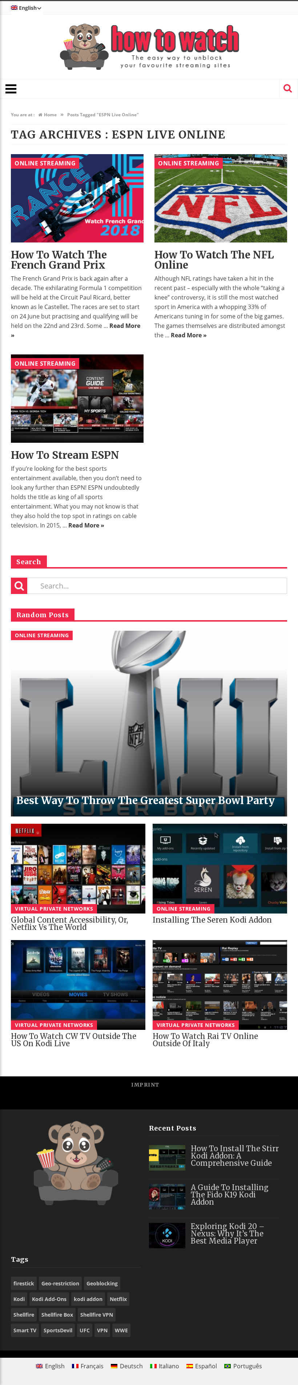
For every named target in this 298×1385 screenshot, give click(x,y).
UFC (85, 1330)
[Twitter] (141, 1101)
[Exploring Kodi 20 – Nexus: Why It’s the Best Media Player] (167, 1235)
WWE (121, 1330)
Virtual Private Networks (54, 908)
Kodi (19, 1299)
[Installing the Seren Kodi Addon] (220, 869)
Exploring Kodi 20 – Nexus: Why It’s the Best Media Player (228, 1233)
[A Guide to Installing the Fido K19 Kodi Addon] (167, 1196)
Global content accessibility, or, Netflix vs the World (69, 923)
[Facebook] (124, 1101)
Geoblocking (102, 1283)
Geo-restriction (60, 1283)
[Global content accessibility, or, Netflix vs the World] (78, 869)
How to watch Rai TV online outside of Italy (205, 1040)
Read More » (189, 335)
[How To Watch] (149, 47)
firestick (23, 1283)
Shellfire (23, 1314)
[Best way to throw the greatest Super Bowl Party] (149, 723)
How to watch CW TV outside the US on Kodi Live (73, 1040)
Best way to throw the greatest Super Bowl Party (145, 800)
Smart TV (24, 1330)
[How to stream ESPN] (77, 398)
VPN (102, 1330)
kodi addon (88, 1299)
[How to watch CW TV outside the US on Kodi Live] (78, 985)
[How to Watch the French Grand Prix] (77, 198)
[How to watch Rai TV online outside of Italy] (220, 985)
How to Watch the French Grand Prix (59, 260)
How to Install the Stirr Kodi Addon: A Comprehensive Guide (235, 1156)
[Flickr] (173, 1101)
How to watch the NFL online (214, 260)
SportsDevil (58, 1330)
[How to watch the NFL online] (220, 198)
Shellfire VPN (96, 1314)
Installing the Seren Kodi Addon (212, 919)
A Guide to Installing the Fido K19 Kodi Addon (230, 1195)
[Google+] (157, 1101)
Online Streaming (45, 163)
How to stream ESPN (65, 455)
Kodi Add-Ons (49, 1299)
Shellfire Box (57, 1314)
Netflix (118, 1299)
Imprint (145, 1084)
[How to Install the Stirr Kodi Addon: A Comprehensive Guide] (167, 1158)
